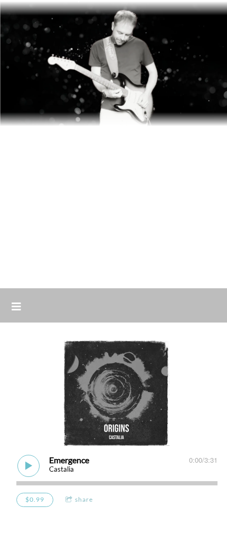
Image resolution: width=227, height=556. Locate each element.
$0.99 (34, 499)
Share (84, 499)
